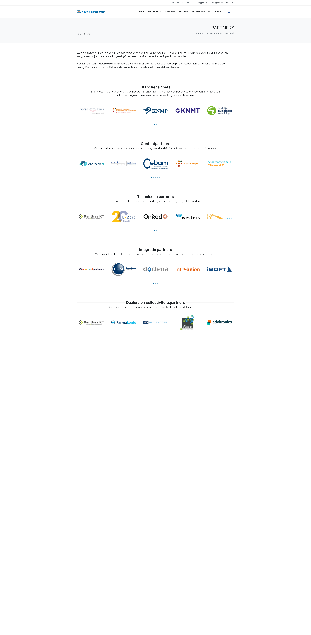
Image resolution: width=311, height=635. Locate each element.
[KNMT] (123, 110)
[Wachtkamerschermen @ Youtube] (177, 3)
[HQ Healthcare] (91, 322)
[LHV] (155, 110)
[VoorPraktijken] (123, 322)
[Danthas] (219, 216)
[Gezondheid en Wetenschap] (219, 163)
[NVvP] (219, 110)
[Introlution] (123, 269)
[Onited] (91, 216)
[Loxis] (187, 269)
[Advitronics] (155, 322)
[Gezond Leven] (187, 163)
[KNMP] (91, 110)
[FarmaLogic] (219, 322)
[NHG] (187, 110)
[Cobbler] (187, 216)
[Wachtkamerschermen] (91, 11)
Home (79, 34)
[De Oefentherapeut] (155, 163)
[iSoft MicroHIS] (155, 269)
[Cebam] (91, 163)
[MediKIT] (219, 269)
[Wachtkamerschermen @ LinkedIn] (172, 3)
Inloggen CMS (203, 3)
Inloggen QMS (217, 3)
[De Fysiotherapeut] (123, 163)
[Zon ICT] (155, 216)
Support (229, 3)
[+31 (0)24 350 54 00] (182, 3)
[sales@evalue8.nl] (187, 3)
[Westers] (123, 216)
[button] (154, 124)
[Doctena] (91, 269)
